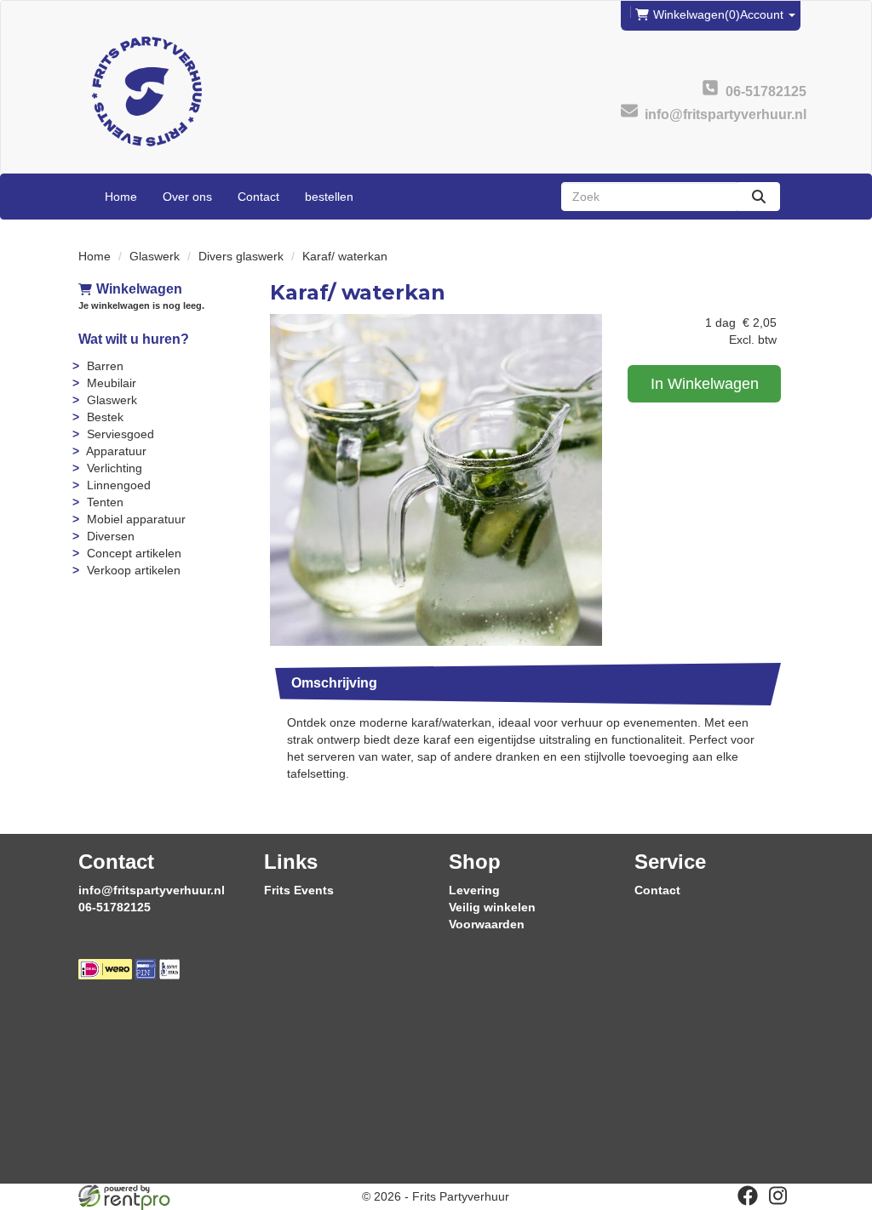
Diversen (111, 536)
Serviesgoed (120, 434)
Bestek (105, 417)
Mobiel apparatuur (136, 519)
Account (763, 14)
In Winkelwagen (705, 383)
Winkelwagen (139, 289)
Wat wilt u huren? (133, 339)
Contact (258, 196)
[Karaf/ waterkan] (436, 480)
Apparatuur (116, 451)
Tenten (105, 502)
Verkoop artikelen (134, 570)
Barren (105, 366)
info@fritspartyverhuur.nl (151, 890)
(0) (696, 14)
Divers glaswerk (241, 256)
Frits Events (299, 890)
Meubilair (111, 383)
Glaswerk (154, 256)
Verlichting (114, 468)
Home (121, 196)
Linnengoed (119, 485)
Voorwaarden (487, 924)
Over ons (187, 196)
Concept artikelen (134, 553)
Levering (474, 890)
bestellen (329, 196)
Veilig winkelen (492, 907)
